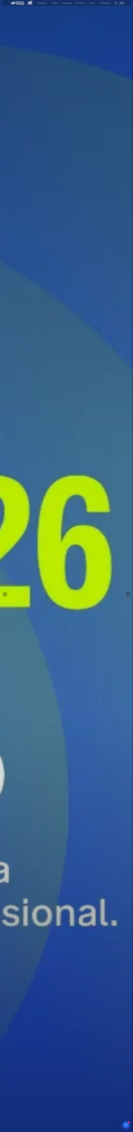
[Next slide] (128, 594)
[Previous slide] (5, 594)
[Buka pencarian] (116, 3)
